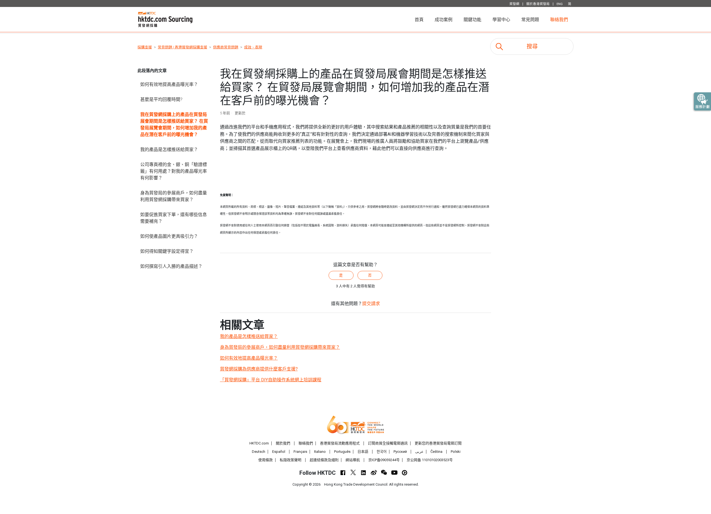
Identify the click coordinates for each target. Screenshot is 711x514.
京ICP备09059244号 (384, 460)
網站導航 (353, 460)
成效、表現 (253, 47)
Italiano (320, 451)
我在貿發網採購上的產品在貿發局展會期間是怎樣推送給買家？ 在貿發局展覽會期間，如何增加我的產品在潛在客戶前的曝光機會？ (174, 124)
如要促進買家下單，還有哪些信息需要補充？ (173, 218)
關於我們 (283, 443)
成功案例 (443, 19)
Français (300, 451)
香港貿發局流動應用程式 (340, 443)
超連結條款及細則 (324, 460)
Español (278, 451)
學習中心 (501, 19)
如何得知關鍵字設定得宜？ (167, 251)
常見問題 (530, 19)
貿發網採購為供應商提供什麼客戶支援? (259, 369)
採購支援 (144, 47)
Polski (455, 451)
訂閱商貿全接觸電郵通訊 (388, 443)
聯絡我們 (559, 19)
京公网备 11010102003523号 (430, 460)
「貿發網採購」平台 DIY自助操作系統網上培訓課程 (270, 379)
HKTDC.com (259, 443)
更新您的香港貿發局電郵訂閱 (438, 443)
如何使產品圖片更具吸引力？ (169, 236)
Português (342, 451)
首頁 (422, 19)
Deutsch (258, 451)
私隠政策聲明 (290, 460)
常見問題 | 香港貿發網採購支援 (182, 47)
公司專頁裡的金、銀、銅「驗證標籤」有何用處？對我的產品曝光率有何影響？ (173, 171)
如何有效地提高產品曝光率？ (169, 84)
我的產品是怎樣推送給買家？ (169, 149)
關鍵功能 (472, 19)
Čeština (436, 451)
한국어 (382, 451)
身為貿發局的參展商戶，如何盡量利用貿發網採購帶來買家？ (173, 196)
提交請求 (371, 303)
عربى (419, 451)
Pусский (400, 451)
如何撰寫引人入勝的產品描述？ (171, 266)
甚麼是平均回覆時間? (161, 99)
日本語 (362, 451)
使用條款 (265, 460)
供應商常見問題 (225, 47)
